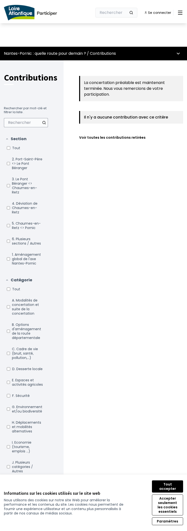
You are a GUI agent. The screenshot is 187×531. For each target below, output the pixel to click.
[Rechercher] (131, 12)
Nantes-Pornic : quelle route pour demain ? (45, 53)
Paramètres (167, 521)
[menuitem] (26, 122)
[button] (16, 139)
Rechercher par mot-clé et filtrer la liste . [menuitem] (25, 110)
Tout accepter (167, 486)
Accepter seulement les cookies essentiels (168, 505)
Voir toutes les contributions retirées (112, 137)
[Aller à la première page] (36, 12)
